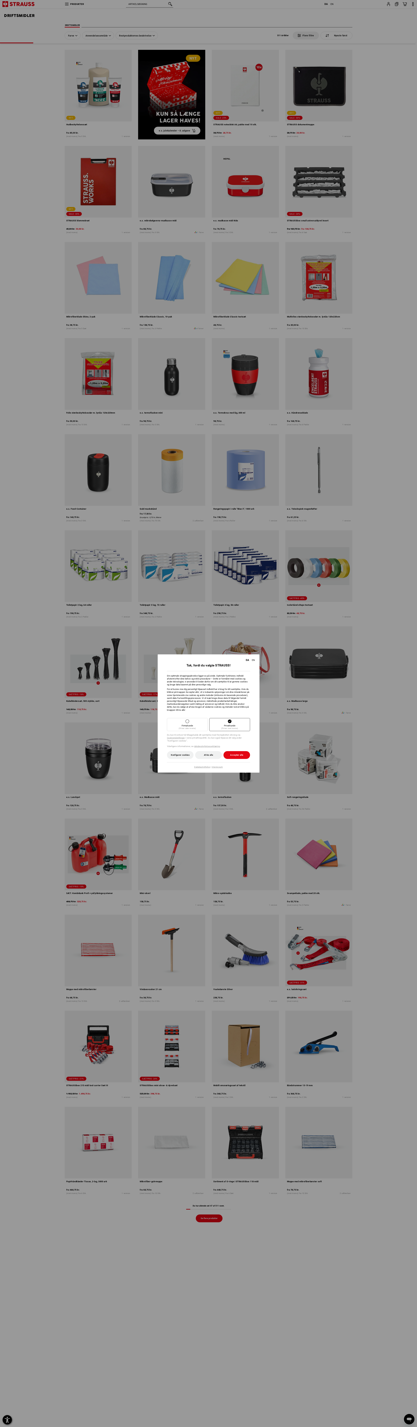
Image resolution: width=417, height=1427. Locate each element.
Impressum (217, 767)
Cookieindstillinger (176, 738)
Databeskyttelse (202, 767)
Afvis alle (208, 755)
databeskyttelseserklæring (207, 746)
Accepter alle (236, 755)
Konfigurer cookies (180, 755)
